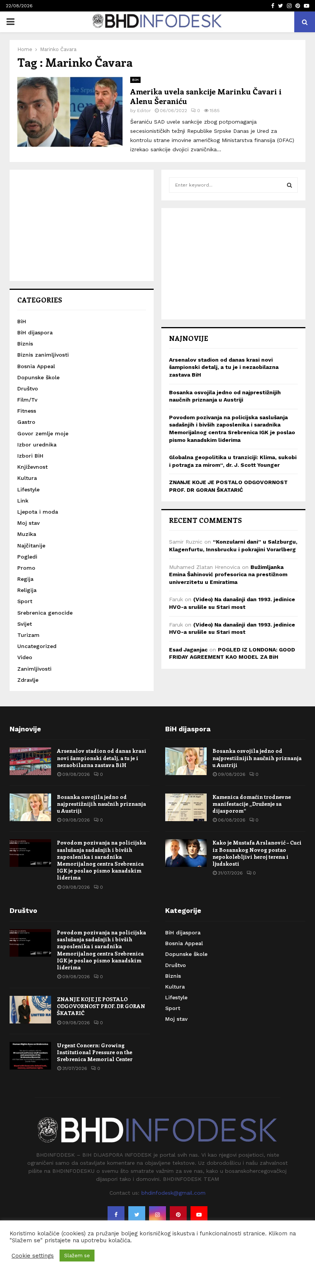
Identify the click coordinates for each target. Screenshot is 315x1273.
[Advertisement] (81, 225)
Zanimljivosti (34, 669)
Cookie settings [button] (33, 1255)
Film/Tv (27, 400)
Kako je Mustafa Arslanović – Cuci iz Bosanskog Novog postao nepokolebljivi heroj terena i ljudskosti (257, 853)
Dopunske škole (38, 377)
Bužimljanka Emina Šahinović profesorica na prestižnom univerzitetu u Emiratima (228, 574)
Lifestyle (28, 489)
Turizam (28, 635)
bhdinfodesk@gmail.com (173, 1193)
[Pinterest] (178, 1214)
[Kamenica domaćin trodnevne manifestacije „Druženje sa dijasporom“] (186, 807)
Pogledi (27, 557)
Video (24, 657)
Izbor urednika (36, 444)
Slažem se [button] (77, 1255)
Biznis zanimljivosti (43, 355)
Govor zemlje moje (42, 433)
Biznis (25, 344)
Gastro (26, 422)
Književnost (32, 467)
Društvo (27, 388)
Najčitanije (31, 545)
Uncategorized (36, 646)
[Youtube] (199, 1214)
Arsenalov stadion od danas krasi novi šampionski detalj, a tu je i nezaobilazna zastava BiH (224, 367)
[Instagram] (157, 1214)
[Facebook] (116, 1214)
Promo (26, 568)
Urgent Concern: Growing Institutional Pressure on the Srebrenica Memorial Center (95, 1052)
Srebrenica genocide (45, 613)
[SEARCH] (289, 185)
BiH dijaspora (35, 332)
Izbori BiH (30, 456)
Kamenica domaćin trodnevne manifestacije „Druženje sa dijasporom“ (251, 803)
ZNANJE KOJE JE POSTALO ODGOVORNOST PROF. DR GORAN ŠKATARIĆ (101, 1006)
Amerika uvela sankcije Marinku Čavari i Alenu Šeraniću (206, 96)
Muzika (26, 534)
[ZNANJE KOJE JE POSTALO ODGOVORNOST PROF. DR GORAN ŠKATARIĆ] (30, 1009)
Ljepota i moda (37, 512)
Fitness (26, 411)
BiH (135, 80)
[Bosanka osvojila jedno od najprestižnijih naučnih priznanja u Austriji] (30, 807)
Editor (144, 110)
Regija (25, 579)
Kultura (27, 478)
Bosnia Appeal (36, 366)
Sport (24, 601)
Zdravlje (27, 680)
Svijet (24, 624)
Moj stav (28, 523)
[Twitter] (136, 1214)
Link (22, 501)
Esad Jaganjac (188, 649)
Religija (26, 590)
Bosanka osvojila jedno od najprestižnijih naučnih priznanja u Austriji (101, 803)
